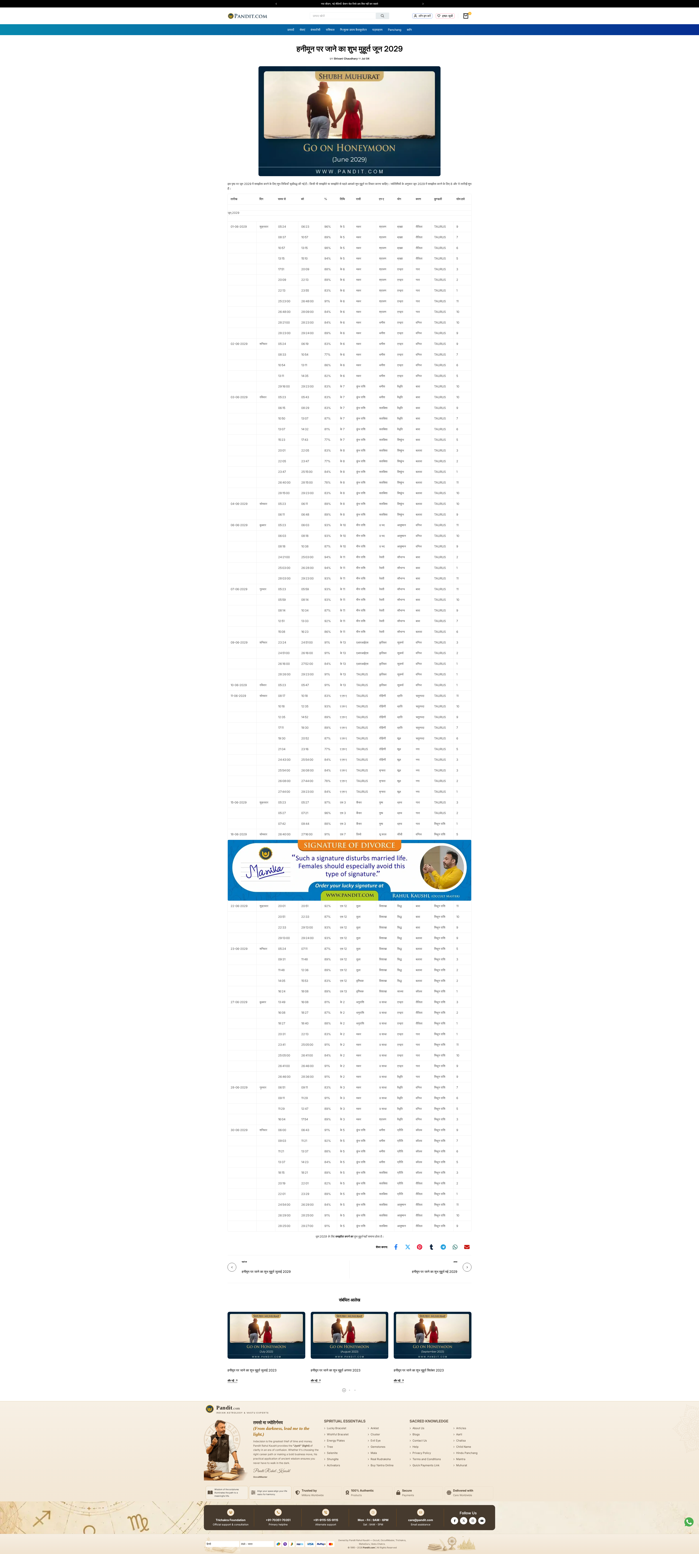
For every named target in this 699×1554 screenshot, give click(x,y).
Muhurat (461, 1465)
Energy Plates (336, 1440)
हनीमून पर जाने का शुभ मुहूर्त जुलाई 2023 (252, 1370)
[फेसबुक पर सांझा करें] (395, 1247)
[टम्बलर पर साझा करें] (431, 1247)
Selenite (332, 1453)
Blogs (416, 1434)
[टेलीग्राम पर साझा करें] (443, 1247)
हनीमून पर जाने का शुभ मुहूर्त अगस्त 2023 (335, 1370)
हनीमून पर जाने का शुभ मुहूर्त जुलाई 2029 (266, 1272)
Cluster (375, 1434)
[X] (463, 1520)
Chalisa (461, 1440)
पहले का (244, 1262)
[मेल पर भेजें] (466, 1247)
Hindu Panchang (466, 1453)
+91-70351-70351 (278, 1520)
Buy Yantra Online (382, 1465)
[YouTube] (481, 1520)
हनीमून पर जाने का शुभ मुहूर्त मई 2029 (434, 1272)
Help (415, 1446)
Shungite (333, 1459)
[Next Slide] (421, 4)
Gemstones (378, 1446)
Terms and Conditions (426, 1459)
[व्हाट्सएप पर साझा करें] (455, 1247)
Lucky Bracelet (336, 1428)
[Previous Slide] (278, 4)
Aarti (459, 1434)
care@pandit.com (420, 1520)
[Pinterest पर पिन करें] (419, 1247)
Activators (333, 1465)
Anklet (375, 1428)
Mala (374, 1453)
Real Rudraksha (381, 1459)
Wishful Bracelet (338, 1434)
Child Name (463, 1446)
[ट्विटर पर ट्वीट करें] (407, 1247)
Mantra (460, 1459)
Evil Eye (376, 1440)
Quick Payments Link (425, 1465)
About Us (418, 1428)
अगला (455, 1262)
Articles (461, 1428)
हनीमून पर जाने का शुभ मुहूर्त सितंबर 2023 (419, 1370)
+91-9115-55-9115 (325, 1520)
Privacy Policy (421, 1453)
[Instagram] (472, 1520)
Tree (330, 1446)
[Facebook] (454, 1520)
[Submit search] (382, 16)
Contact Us (419, 1440)
